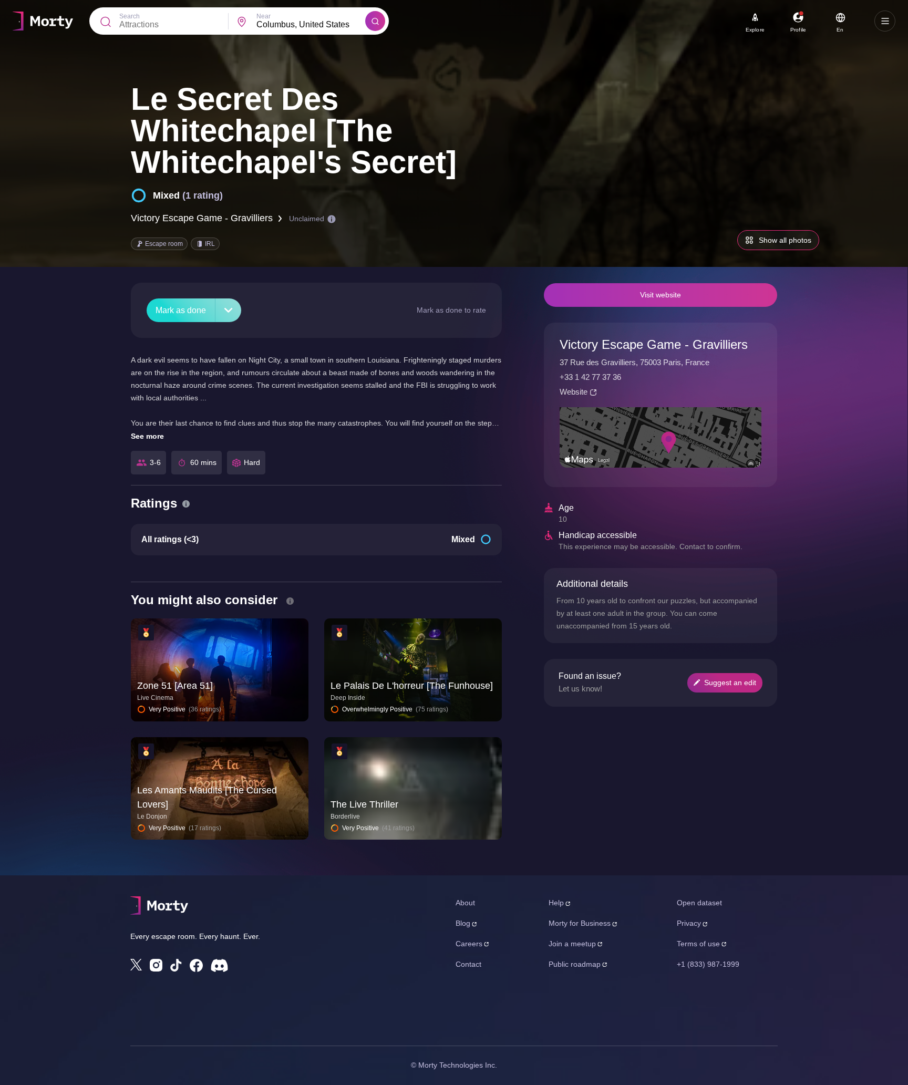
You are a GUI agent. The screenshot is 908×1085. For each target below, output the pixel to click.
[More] (228, 310)
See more (147, 436)
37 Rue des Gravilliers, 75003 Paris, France (634, 362)
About (465, 902)
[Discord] (219, 965)
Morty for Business (580, 923)
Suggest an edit (730, 682)
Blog (463, 923)
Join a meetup (572, 943)
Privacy (689, 923)
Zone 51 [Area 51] (175, 685)
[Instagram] (156, 965)
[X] (136, 964)
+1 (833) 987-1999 (708, 964)
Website (573, 391)
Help (556, 902)
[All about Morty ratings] (186, 504)
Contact (468, 964)
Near (263, 16)
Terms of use (698, 943)
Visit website (660, 295)
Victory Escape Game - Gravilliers (202, 218)
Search (129, 16)
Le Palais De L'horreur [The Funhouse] (412, 685)
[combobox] (310, 24)
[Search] (375, 21)
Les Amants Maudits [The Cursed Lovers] (207, 797)
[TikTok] (176, 965)
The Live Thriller (364, 804)
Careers (469, 943)
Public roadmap (575, 964)
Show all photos (785, 240)
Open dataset (699, 902)
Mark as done (181, 310)
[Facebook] (196, 965)
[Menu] (884, 21)
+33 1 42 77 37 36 (590, 377)
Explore (755, 30)
